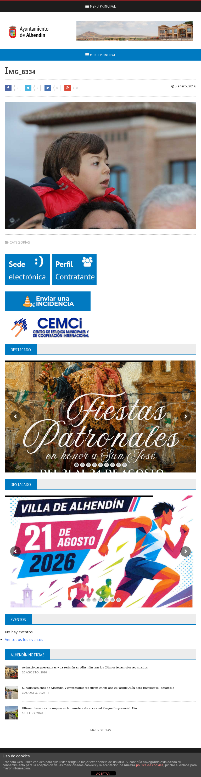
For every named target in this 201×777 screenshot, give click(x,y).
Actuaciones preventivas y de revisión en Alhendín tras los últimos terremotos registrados (85, 667)
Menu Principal (102, 6)
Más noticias (100, 730)
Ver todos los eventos (24, 639)
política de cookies (149, 765)
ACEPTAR (103, 773)
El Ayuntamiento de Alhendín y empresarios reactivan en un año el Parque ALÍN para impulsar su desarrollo (98, 688)
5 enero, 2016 (185, 86)
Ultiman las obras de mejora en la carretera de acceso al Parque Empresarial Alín (79, 708)
